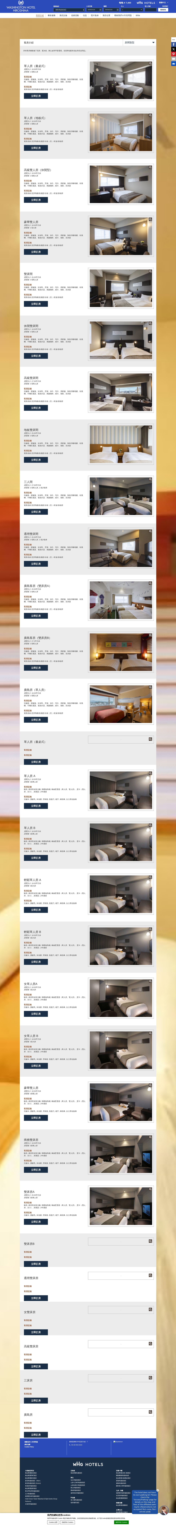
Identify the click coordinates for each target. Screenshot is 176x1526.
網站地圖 (27, 1444)
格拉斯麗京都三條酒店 (123, 1473)
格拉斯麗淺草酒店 (31, 1488)
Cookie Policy (29, 1447)
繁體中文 (162, 2)
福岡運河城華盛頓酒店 (123, 1493)
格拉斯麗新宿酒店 (31, 1478)
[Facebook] (173, 44)
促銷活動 (75, 15)
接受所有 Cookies (121, 1522)
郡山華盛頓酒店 (76, 1488)
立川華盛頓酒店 (30, 1494)
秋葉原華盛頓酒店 (31, 1486)
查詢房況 (163, 10)
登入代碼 (147, 6)
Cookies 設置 (53, 1522)
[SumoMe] (173, 63)
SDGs (138, 15)
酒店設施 (63, 15)
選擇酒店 (56, 6)
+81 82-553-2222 (76, 1445)
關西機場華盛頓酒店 (122, 1475)
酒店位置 (106, 15)
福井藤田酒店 (75, 1502)
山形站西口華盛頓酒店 (78, 1485)
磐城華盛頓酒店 (76, 1490)
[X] (173, 49)
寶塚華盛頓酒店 (121, 1481)
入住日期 (89, 6)
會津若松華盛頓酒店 (77, 1493)
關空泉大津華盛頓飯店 (123, 1486)
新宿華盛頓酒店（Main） (33, 1481)
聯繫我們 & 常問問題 (31, 1442)
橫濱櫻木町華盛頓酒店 (32, 1496)
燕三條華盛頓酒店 (76, 1500)
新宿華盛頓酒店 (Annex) (33, 1483)
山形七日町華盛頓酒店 (78, 1482)
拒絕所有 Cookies (67, 1522)
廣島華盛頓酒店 (121, 1483)
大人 (122, 6)
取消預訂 (165, 6)
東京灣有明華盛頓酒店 (32, 1491)
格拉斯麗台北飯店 (122, 1512)
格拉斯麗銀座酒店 (31, 1473)
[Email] (173, 58)
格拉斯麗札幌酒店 (76, 1473)
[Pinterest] (173, 54)
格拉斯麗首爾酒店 (122, 1505)
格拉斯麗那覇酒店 (122, 1498)
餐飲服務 (51, 15)
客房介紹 (40, 15)
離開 (105, 6)
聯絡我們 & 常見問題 (123, 15)
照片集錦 (95, 15)
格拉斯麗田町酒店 (31, 1475)
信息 (85, 15)
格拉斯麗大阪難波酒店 (123, 1478)
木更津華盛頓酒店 (31, 1504)
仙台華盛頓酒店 (76, 1480)
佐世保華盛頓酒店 (122, 1495)
